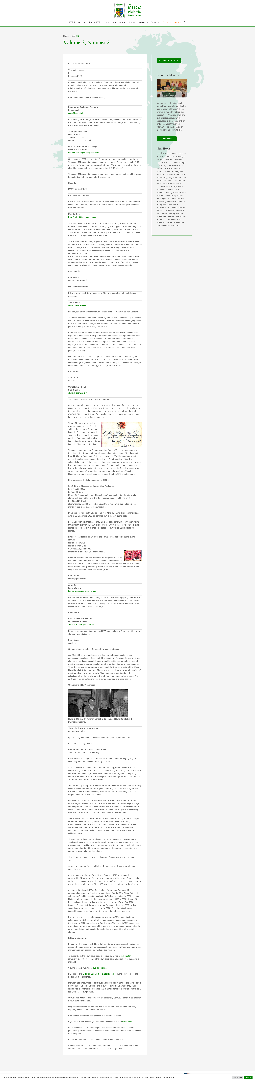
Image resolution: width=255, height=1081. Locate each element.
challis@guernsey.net (77, 305)
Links (106, 22)
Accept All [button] (248, 1077)
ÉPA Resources (76, 22)
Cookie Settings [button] (237, 1077)
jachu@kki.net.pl (75, 113)
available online (99, 968)
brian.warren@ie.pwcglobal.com (82, 591)
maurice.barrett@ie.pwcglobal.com (83, 153)
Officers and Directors (149, 22)
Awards (177, 22)
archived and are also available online (99, 974)
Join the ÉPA (94, 22)
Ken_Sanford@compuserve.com (82, 217)
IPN (77, 36)
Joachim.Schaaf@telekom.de (81, 625)
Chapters (166, 22)
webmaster (126, 956)
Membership (117, 22)
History (132, 22)
